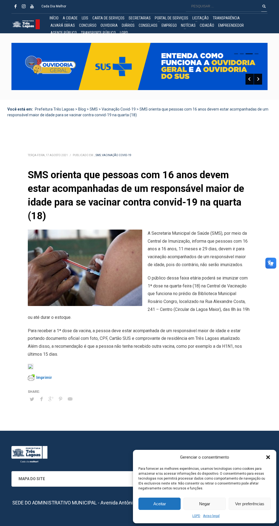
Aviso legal (211, 516)
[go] (264, 6)
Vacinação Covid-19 (116, 155)
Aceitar (159, 503)
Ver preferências (249, 503)
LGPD (196, 516)
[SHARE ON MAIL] (70, 399)
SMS (98, 155)
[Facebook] (15, 6)
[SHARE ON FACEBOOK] (41, 399)
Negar (204, 503)
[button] (268, 457)
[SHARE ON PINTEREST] (60, 399)
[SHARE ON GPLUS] (51, 399)
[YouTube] (32, 6)
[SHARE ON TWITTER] (32, 399)
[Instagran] (24, 6)
